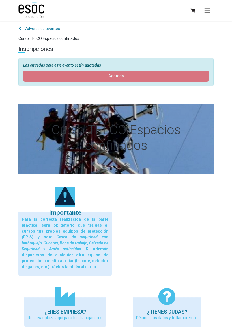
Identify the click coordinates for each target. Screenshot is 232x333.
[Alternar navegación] (207, 10)
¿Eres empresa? (65, 312)
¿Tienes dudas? (167, 312)
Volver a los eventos (41, 28)
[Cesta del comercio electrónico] (192, 11)
